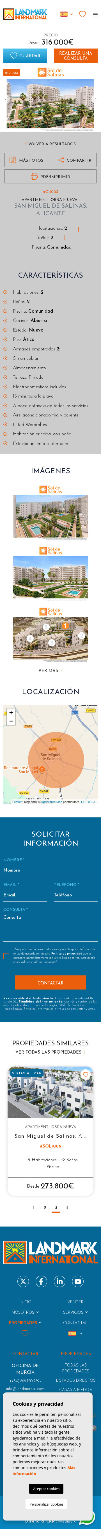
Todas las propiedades (75, 1368)
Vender (75, 1302)
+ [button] (11, 712)
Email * (11, 885)
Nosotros (23, 1313)
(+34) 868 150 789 (24, 1381)
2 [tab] (45, 1208)
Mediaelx (67, 1521)
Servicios (73, 1313)
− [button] (11, 721)
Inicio (25, 1302)
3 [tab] (56, 1208)
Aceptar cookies (46, 1488)
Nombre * (13, 860)
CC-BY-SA (88, 801)
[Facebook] (41, 1281)
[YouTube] (78, 1281)
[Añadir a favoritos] (86, 1074)
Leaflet (17, 801)
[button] (75, 160)
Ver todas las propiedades (49, 1052)
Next (95, 99)
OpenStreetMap (51, 801)
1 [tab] (34, 1208)
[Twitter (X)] (23, 1281)
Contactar (75, 1323)
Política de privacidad (67, 953)
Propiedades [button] (23, 1323)
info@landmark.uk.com (25, 1389)
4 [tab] (67, 1208)
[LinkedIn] (59, 1281)
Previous (5, 99)
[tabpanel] (50, 1131)
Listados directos (75, 1381)
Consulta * (15, 910)
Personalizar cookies (46, 1504)
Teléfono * (66, 885)
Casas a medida (75, 1390)
